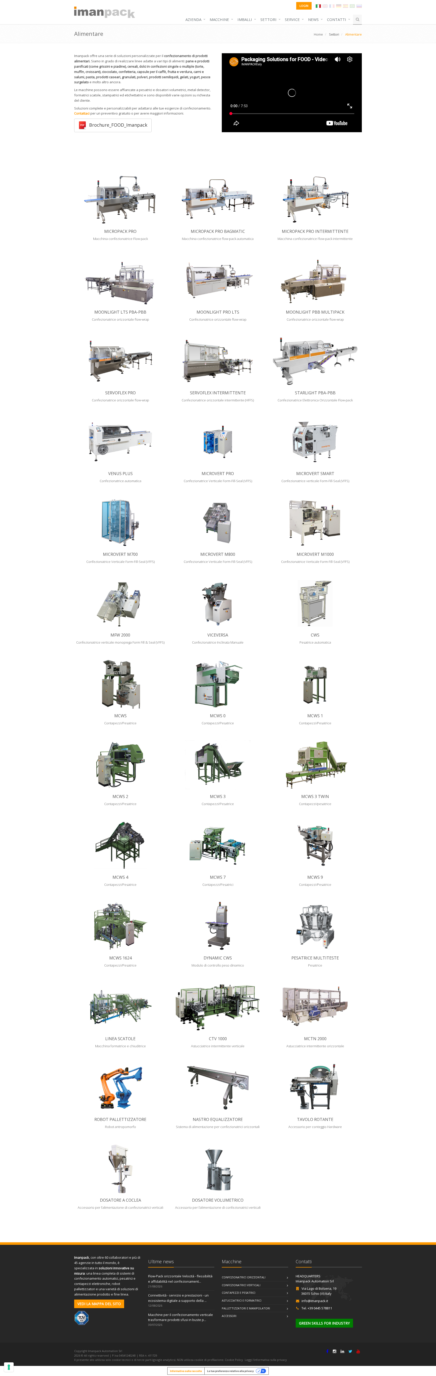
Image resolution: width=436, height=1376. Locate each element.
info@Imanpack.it (315, 1301)
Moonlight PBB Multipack (315, 312)
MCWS (120, 716)
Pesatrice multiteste (315, 958)
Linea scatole (120, 1038)
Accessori (229, 1316)
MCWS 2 (120, 796)
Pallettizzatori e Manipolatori (246, 1308)
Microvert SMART (315, 473)
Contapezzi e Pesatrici (238, 1293)
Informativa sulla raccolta (186, 1370)
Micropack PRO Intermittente (315, 231)
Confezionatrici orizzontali (243, 1277)
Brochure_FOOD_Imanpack (117, 125)
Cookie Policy (234, 1360)
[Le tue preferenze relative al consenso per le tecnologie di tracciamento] (9, 1367)
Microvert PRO (218, 473)
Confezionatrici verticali (241, 1285)
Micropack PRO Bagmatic (218, 231)
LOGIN (303, 6)
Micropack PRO (120, 231)
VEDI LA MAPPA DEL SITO (99, 1303)
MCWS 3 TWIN (315, 796)
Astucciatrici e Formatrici (241, 1300)
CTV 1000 (218, 1038)
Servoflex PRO (120, 393)
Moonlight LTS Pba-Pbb (120, 312)
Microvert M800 (217, 554)
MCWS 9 (315, 877)
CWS (315, 635)
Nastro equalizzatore (218, 1119)
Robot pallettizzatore (120, 1119)
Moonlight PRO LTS (218, 312)
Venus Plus (120, 473)
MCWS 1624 (120, 958)
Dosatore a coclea (120, 1200)
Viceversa (217, 635)
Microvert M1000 (315, 554)
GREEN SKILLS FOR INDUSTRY (324, 1323)
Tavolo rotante (315, 1119)
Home (318, 34)
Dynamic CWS (218, 958)
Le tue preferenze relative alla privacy (230, 1370)
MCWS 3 (218, 796)
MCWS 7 (218, 877)
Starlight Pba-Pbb (315, 393)
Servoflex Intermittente (218, 393)
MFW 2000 (120, 635)
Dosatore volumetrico (217, 1200)
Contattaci (82, 113)
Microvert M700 (120, 554)
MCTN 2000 (315, 1038)
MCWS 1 (315, 716)
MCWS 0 (218, 716)
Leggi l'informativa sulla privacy (266, 1360)
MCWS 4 (120, 877)
